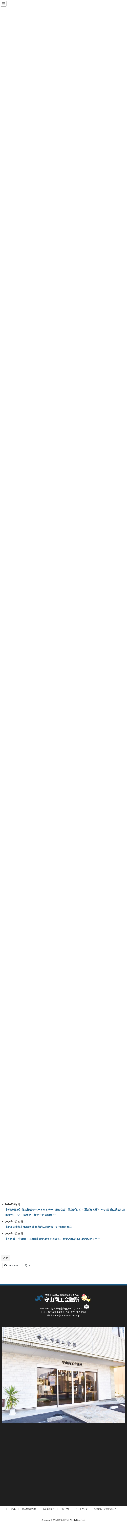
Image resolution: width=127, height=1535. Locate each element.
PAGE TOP (121, 1486)
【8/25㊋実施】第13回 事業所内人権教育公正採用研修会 (38, 1227)
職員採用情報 (49, 1508)
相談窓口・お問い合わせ (105, 1508)
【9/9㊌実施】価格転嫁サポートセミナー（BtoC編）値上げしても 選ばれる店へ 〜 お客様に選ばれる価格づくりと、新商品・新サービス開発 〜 (65, 1212)
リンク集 (65, 1508)
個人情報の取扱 (29, 1508)
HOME (13, 1508)
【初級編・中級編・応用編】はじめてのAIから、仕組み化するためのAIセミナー (52, 1239)
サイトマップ (82, 1508)
